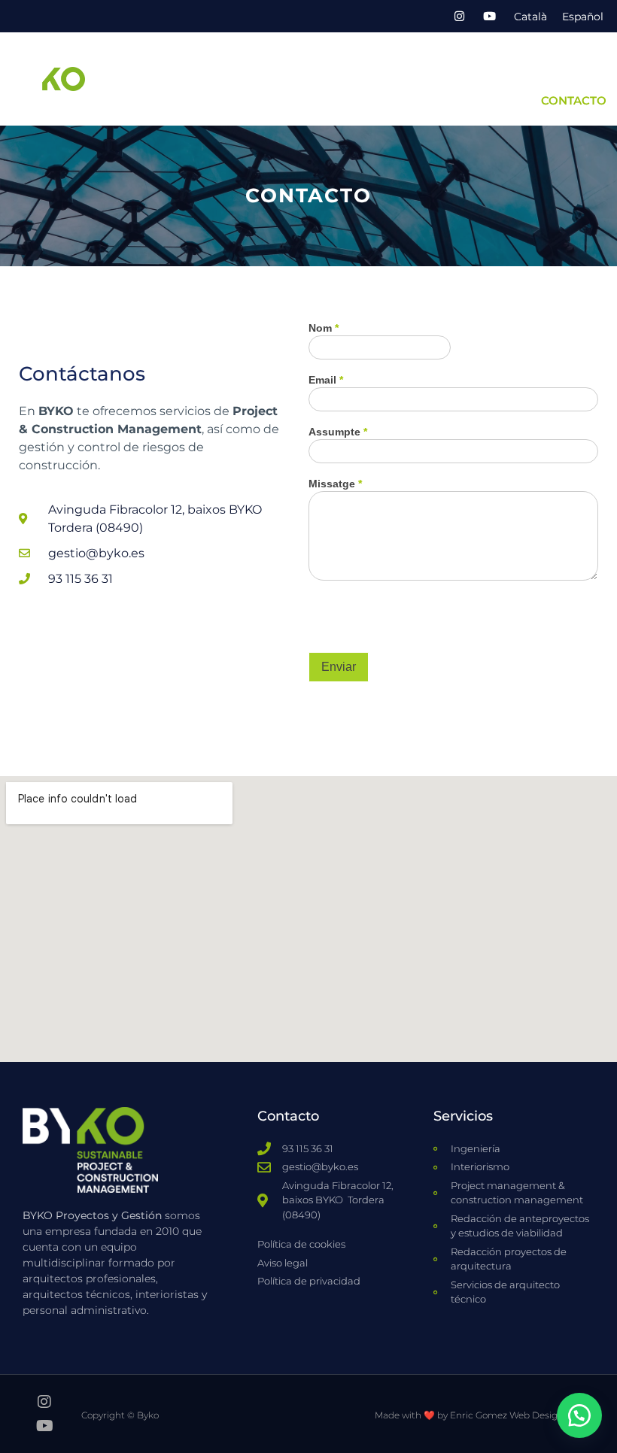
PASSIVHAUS (569, 66)
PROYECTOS (489, 66)
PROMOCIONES (401, 66)
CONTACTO (573, 100)
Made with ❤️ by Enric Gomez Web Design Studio (484, 1415)
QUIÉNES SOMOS (216, 66)
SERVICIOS (303, 66)
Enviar (338, 666)
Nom (323, 328)
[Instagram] (459, 16)
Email (325, 380)
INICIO (140, 66)
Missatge (335, 484)
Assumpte (337, 432)
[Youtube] (489, 16)
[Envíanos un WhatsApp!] (579, 1415)
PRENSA (511, 100)
